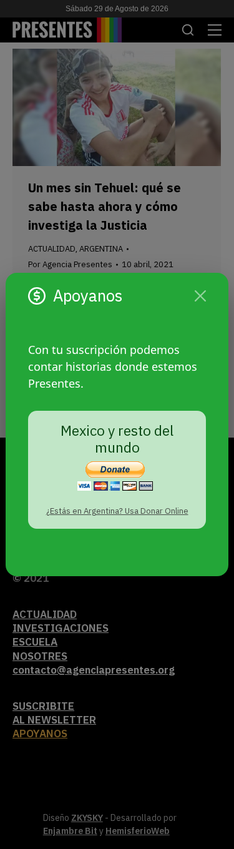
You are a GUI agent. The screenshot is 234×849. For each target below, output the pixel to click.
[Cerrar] (200, 296)
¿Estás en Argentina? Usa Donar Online (117, 511)
